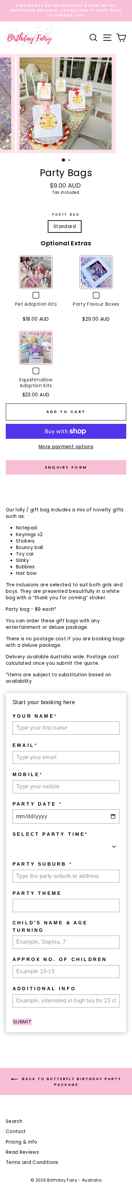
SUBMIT (22, 1021)
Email (25, 745)
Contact (16, 1131)
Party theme (37, 893)
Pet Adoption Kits (36, 304)
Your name (35, 716)
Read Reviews (22, 1152)
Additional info (44, 988)
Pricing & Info (22, 1142)
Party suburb (42, 864)
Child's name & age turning (50, 926)
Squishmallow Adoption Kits (35, 382)
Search (14, 1121)
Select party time (50, 834)
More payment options (66, 447)
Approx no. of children (60, 959)
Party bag (66, 214)
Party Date (37, 804)
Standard (64, 226)
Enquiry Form (66, 467)
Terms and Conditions (32, 1162)
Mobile (28, 774)
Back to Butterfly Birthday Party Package (71, 1081)
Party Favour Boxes (96, 304)
